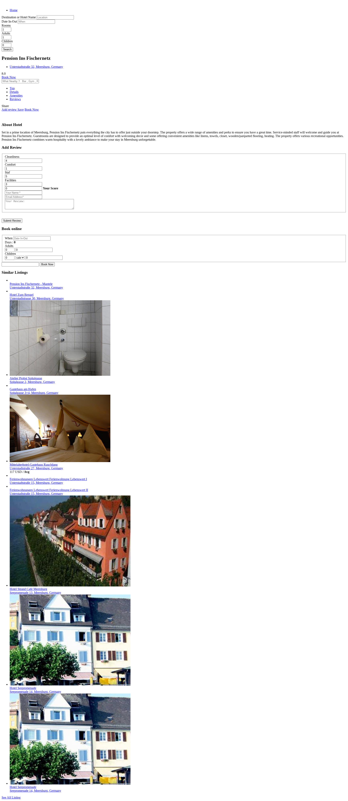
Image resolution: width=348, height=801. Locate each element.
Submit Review (12, 220)
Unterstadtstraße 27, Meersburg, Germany (36, 468)
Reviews (15, 99)
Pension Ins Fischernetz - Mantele (31, 284)
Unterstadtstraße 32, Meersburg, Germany (36, 66)
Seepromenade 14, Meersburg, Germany (35, 691)
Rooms (6, 25)
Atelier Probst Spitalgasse (26, 378)
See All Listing (11, 797)
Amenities (16, 95)
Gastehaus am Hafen (23, 389)
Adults (6, 33)
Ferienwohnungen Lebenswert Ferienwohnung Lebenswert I (48, 479)
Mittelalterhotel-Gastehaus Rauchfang (34, 464)
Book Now (9, 77)
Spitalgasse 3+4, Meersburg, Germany (34, 392)
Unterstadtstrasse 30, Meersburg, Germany (37, 298)
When (9, 238)
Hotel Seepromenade (23, 688)
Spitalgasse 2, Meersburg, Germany (32, 382)
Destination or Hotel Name (19, 17)
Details (14, 92)
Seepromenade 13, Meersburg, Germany (35, 592)
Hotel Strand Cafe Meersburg (28, 589)
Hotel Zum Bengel (21, 294)
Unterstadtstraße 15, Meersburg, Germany (36, 482)
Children (7, 41)
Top (12, 88)
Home (14, 10)
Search (7, 49)
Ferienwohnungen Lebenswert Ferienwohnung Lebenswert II (49, 490)
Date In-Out (10, 21)
